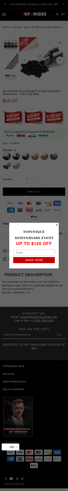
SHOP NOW (34, 260)
